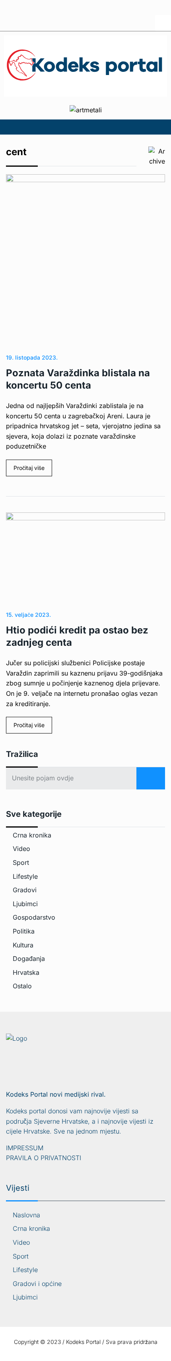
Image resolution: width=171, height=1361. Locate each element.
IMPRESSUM (24, 1148)
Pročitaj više (29, 467)
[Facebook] (163, 23)
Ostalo (22, 986)
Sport (21, 862)
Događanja (29, 959)
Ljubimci (25, 904)
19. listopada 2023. (32, 357)
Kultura (23, 945)
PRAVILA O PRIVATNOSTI (43, 1158)
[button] (85, 127)
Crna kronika (32, 835)
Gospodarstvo (34, 917)
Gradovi (25, 890)
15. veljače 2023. (28, 614)
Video (21, 849)
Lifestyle (25, 876)
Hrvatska (26, 972)
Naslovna (26, 1215)
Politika (24, 931)
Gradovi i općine (37, 1284)
